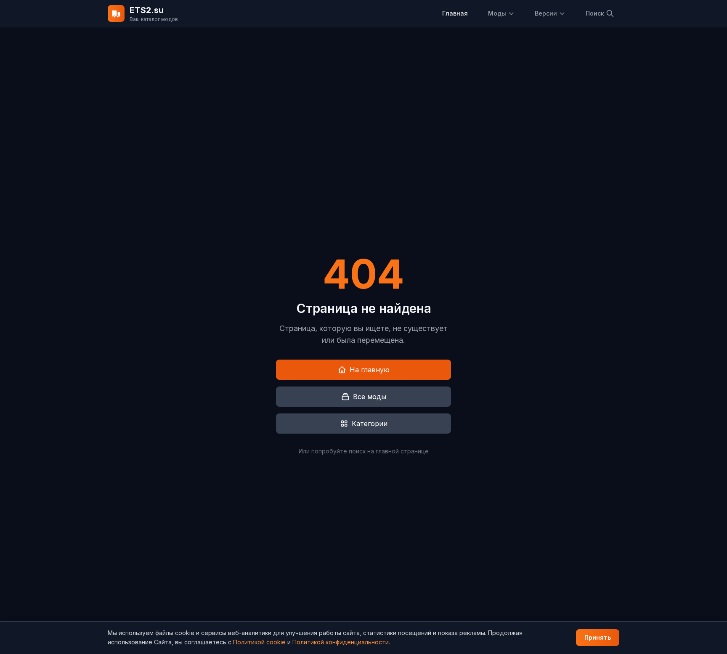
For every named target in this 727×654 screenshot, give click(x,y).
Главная (455, 13)
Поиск (595, 13)
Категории (369, 423)
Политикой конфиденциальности (340, 642)
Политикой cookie (259, 642)
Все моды (369, 396)
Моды (497, 13)
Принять (597, 637)
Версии (546, 13)
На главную (370, 369)
